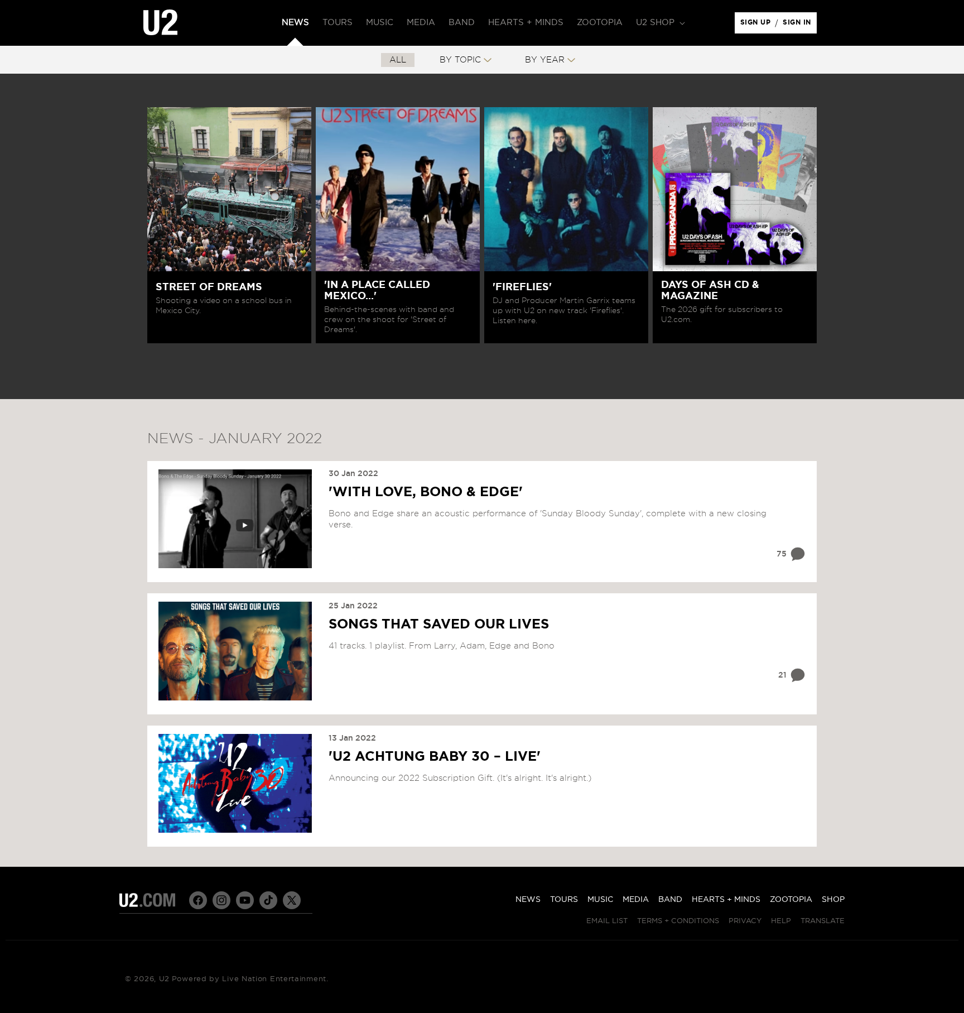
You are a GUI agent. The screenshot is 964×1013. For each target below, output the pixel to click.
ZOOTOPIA (791, 900)
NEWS (528, 900)
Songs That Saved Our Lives (439, 624)
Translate (823, 921)
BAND (670, 900)
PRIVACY (745, 921)
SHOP (833, 900)
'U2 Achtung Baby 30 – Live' (435, 757)
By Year (545, 60)
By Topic (460, 60)
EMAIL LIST (607, 921)
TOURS (564, 900)
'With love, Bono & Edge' (426, 492)
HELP (781, 921)
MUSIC (600, 900)
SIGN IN (800, 25)
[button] (659, 23)
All (397, 60)
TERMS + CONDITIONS (678, 921)
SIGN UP (757, 25)
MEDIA (636, 900)
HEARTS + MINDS (726, 900)
